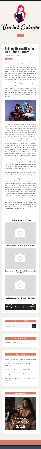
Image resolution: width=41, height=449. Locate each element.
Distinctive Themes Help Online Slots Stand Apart (17, 369)
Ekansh (18, 56)
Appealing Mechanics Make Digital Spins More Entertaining (20, 359)
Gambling (9, 59)
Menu (20, 35)
